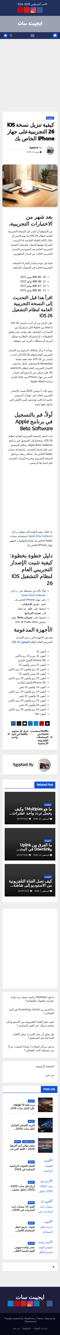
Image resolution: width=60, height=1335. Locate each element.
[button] (11, 35)
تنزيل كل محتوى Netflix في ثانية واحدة (20, 734)
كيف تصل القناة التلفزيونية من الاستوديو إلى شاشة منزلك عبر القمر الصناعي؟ (30, 885)
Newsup (48, 1318)
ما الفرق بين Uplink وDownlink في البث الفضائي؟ (36, 849)
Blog (31, 1101)
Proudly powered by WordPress (20, 1318)
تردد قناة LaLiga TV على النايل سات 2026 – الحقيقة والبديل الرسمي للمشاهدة (22, 1110)
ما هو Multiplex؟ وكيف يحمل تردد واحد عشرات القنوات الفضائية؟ (32, 813)
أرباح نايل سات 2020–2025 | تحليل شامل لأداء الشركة (22, 1190)
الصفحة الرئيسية (45, 1066)
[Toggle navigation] (32, 35)
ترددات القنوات (28, 1141)
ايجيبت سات (30, 24)
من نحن (50, 1075)
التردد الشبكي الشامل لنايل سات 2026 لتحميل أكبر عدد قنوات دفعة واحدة (22, 1130)
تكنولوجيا (50, 118)
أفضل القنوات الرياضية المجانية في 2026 (22, 1167)
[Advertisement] (30, 70)
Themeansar (30, 1321)
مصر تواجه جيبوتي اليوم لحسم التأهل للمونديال (25, 1251)
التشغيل (25, 642)
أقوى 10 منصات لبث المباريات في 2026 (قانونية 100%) (23, 1210)
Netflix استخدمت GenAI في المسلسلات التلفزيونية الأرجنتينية (39, 737)
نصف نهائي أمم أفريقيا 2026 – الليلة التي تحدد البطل (22, 1149)
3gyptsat (33, 147)
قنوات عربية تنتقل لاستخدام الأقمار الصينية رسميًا (25, 1230)
